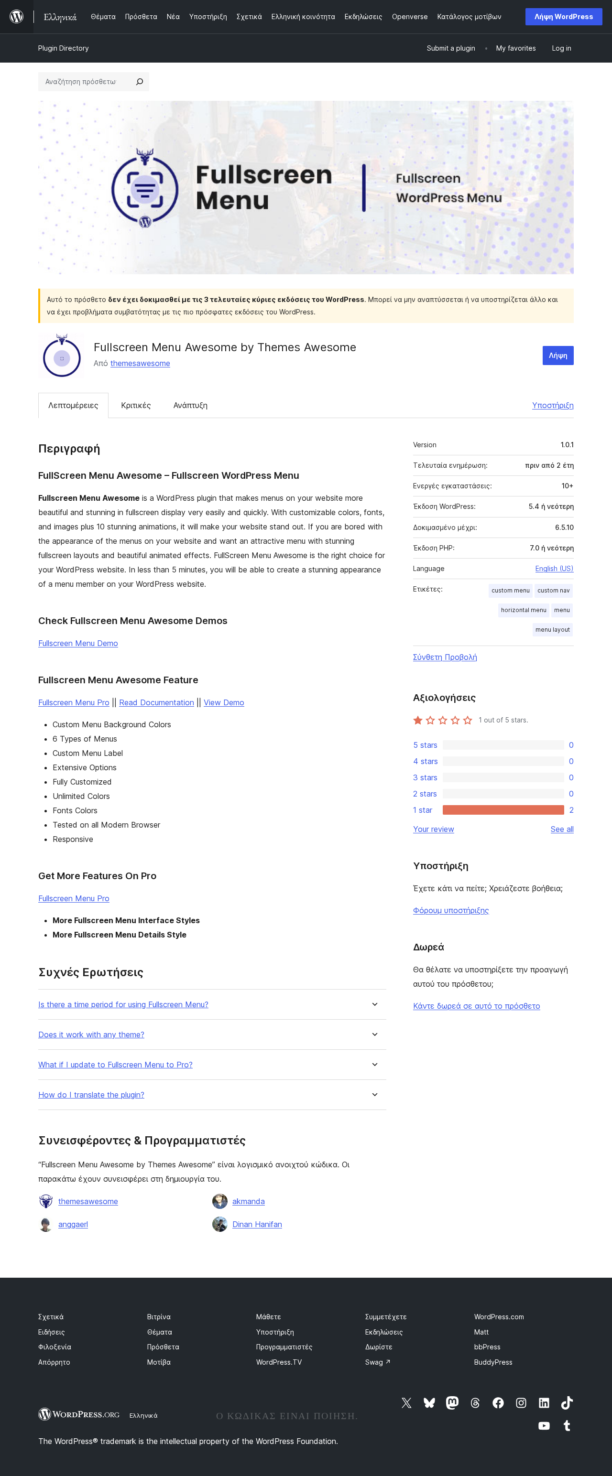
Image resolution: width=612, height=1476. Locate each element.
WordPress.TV (279, 1362)
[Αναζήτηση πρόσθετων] (139, 81)
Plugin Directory (63, 48)
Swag (378, 1362)
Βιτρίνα (159, 1317)
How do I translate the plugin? (91, 1094)
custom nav (553, 590)
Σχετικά (51, 1317)
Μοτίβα (159, 1362)
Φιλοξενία (54, 1347)
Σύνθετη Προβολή (445, 657)
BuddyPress (493, 1362)
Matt (481, 1332)
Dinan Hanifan (257, 1224)
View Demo (224, 702)
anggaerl (73, 1224)
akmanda (248, 1201)
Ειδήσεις (51, 1332)
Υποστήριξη (553, 405)
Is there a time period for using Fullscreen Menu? (123, 1004)
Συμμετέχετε (386, 1317)
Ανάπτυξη (191, 405)
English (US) (555, 568)
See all (562, 829)
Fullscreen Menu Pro (73, 702)
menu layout (553, 629)
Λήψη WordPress (564, 16)
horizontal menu (523, 610)
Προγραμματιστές (284, 1347)
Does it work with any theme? (91, 1034)
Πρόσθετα (163, 1347)
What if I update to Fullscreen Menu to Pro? (115, 1064)
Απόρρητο (54, 1362)
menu (562, 610)
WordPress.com (499, 1317)
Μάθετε (268, 1317)
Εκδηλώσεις (384, 1332)
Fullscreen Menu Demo (78, 643)
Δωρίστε (379, 1347)
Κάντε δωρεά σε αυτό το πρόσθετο (476, 1006)
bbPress (487, 1347)
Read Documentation (156, 702)
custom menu (511, 590)
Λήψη (558, 355)
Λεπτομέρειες (73, 405)
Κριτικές (136, 405)
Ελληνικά (144, 1415)
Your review (433, 829)
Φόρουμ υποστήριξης (451, 910)
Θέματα (159, 1332)
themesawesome (140, 363)
